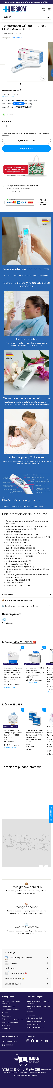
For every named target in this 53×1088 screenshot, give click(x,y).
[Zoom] (42, 77)
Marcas (5, 1013)
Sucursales (30, 1015)
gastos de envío (24, 133)
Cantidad (6, 121)
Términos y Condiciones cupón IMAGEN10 (38, 1002)
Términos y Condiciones (35, 1021)
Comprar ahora (26, 148)
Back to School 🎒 (24, 642)
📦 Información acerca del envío (17, 600)
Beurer (11, 33)
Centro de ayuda (8, 1007)
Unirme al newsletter (10, 1022)
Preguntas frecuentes (10, 1010)
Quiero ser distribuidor (35, 1027)
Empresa (29, 1012)
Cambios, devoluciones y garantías (11, 1002)
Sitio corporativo (32, 1024)
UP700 (46, 2)
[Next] (46, 867)
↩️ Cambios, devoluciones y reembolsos (20, 606)
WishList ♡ (6, 1025)
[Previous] (41, 867)
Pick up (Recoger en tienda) (12, 1019)
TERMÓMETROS (16, 38)
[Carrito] (44, 9)
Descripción (7, 594)
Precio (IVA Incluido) (11, 90)
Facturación (6, 1016)
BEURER (17, 704)
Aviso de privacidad (34, 1018)
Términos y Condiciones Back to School (38, 1008)
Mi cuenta (6, 1028)
